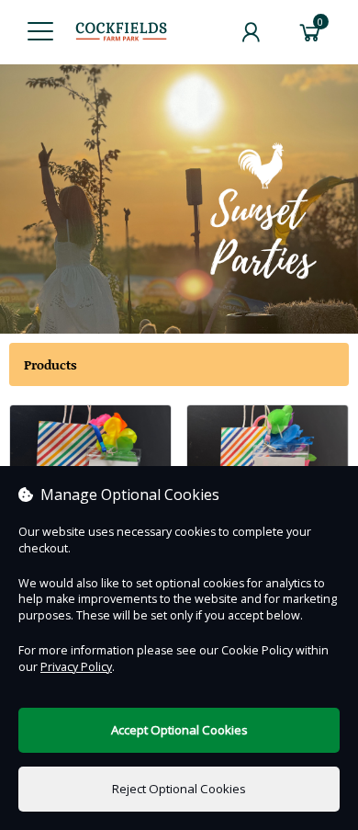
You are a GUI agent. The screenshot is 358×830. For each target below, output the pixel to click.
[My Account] (250, 32)
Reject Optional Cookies (179, 788)
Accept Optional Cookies (179, 730)
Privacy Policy (76, 667)
